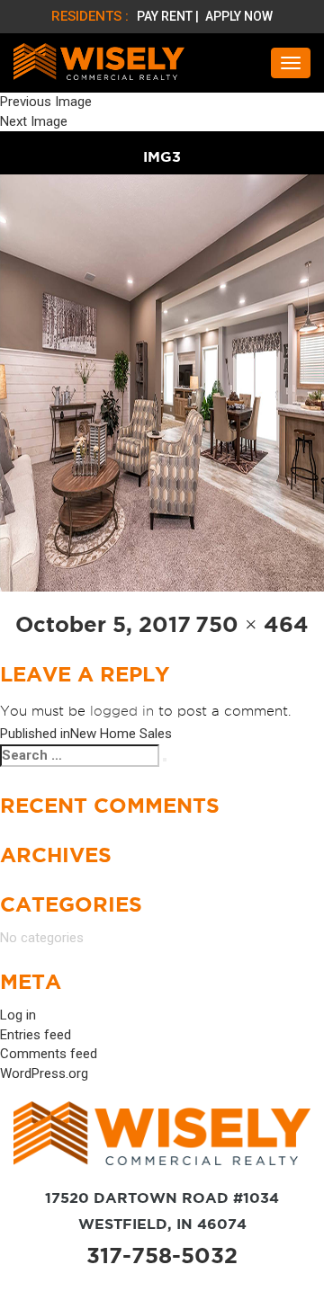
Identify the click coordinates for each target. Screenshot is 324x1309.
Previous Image (46, 102)
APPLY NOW (239, 16)
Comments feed (48, 1054)
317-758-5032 (162, 1255)
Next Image (34, 121)
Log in (18, 1015)
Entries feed (35, 1035)
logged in (122, 711)
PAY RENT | (169, 16)
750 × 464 (252, 624)
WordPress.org (44, 1073)
